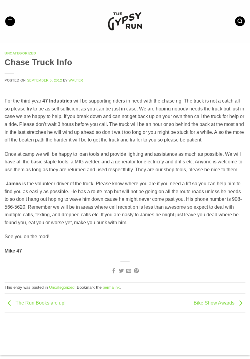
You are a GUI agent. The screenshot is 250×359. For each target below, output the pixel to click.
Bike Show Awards (215, 302)
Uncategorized (20, 53)
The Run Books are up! (40, 302)
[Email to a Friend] (128, 271)
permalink (111, 287)
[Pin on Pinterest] (136, 271)
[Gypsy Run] (125, 21)
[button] (10, 21)
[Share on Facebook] (113, 271)
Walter (76, 80)
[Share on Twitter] (121, 271)
